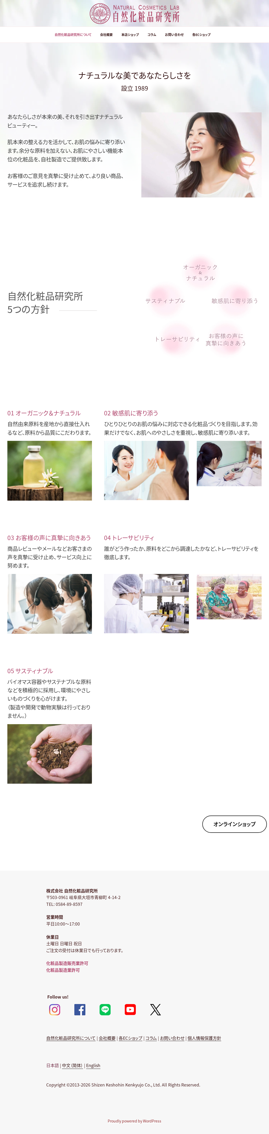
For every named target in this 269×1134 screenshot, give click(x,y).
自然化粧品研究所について (73, 34)
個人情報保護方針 (204, 1038)
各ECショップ (201, 34)
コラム (151, 34)
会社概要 (106, 34)
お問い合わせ (174, 34)
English (93, 1065)
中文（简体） (72, 1065)
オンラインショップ (234, 824)
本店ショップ (130, 34)
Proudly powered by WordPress (134, 1120)
